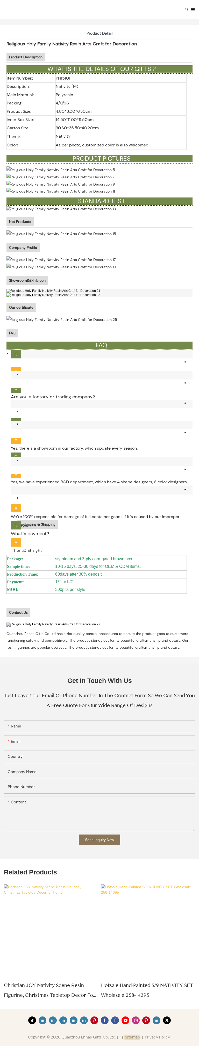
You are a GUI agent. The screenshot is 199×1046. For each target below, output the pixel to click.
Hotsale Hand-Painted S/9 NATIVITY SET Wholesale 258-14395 (147, 990)
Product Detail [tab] (99, 33)
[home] (53, 624)
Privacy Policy (157, 1037)
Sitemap (132, 1037)
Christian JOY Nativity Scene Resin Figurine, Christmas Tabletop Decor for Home (49, 991)
